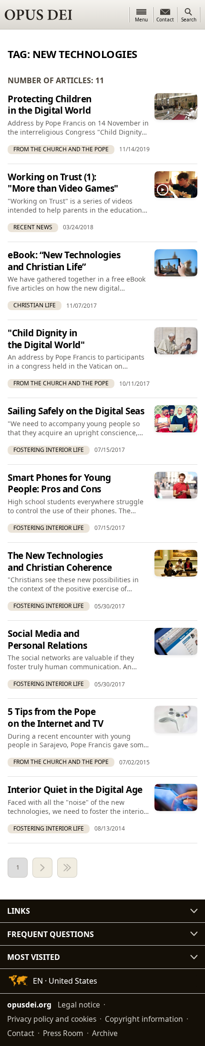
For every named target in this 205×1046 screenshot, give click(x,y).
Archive (105, 1033)
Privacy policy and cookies (51, 1019)
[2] (42, 868)
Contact (20, 1033)
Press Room (63, 1033)
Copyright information (144, 1019)
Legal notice (79, 1004)
